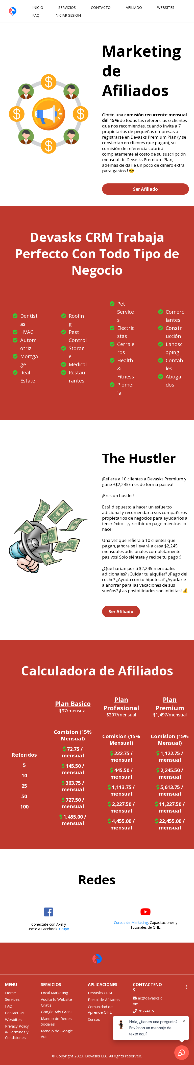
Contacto (101, 7)
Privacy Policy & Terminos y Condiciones (17, 1032)
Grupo (64, 928)
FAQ (35, 15)
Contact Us (14, 1012)
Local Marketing (54, 992)
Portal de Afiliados (104, 999)
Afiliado (134, 7)
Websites (165, 7)
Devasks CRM (100, 992)
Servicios (67, 7)
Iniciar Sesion (68, 15)
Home (10, 992)
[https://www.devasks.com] (12, 11)
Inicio (37, 7)
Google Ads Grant (56, 1011)
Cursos (94, 1019)
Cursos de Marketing (131, 922)
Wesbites (13, 1019)
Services (12, 999)
